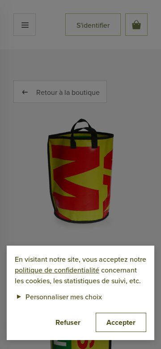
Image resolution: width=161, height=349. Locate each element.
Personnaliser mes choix (58, 297)
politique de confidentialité (57, 270)
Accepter (121, 322)
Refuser (67, 322)
